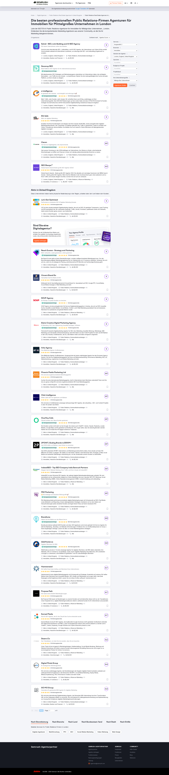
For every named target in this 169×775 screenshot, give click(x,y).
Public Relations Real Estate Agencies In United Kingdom (65, 15)
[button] (126, 3)
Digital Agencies (42, 15)
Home (32, 15)
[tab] (39, 722)
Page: (46, 710)
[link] (80, 3)
